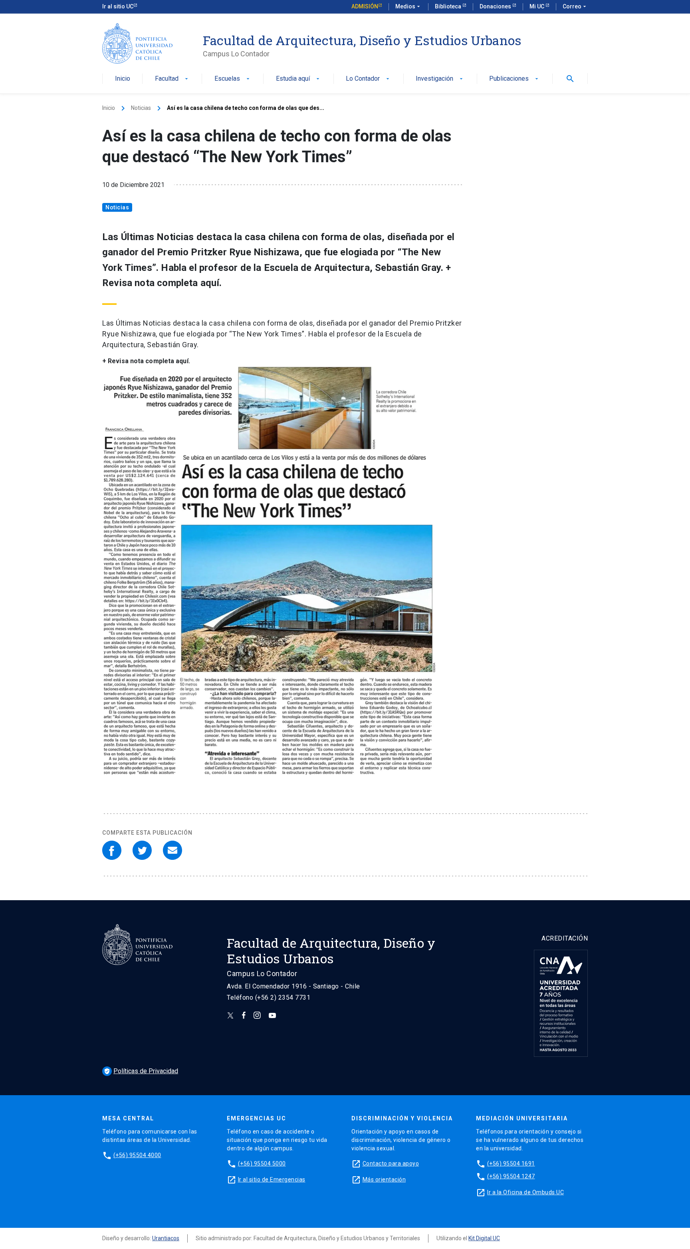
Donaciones (496, 6)
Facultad (172, 79)
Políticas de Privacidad (141, 1071)
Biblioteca (448, 6)
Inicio (122, 79)
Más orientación (384, 1179)
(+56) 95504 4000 (137, 1155)
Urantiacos (165, 1238)
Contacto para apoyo (391, 1163)
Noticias (141, 108)
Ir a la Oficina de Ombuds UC (525, 1192)
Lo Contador (368, 79)
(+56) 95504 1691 (511, 1163)
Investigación (440, 79)
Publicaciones (514, 79)
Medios (408, 6)
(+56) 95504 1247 (511, 1176)
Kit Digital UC (484, 1238)
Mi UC (537, 6)
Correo (575, 6)
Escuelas (232, 79)
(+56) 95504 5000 (262, 1163)
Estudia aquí (298, 79)
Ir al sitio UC (117, 6)
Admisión (364, 6)
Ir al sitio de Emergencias (271, 1179)
